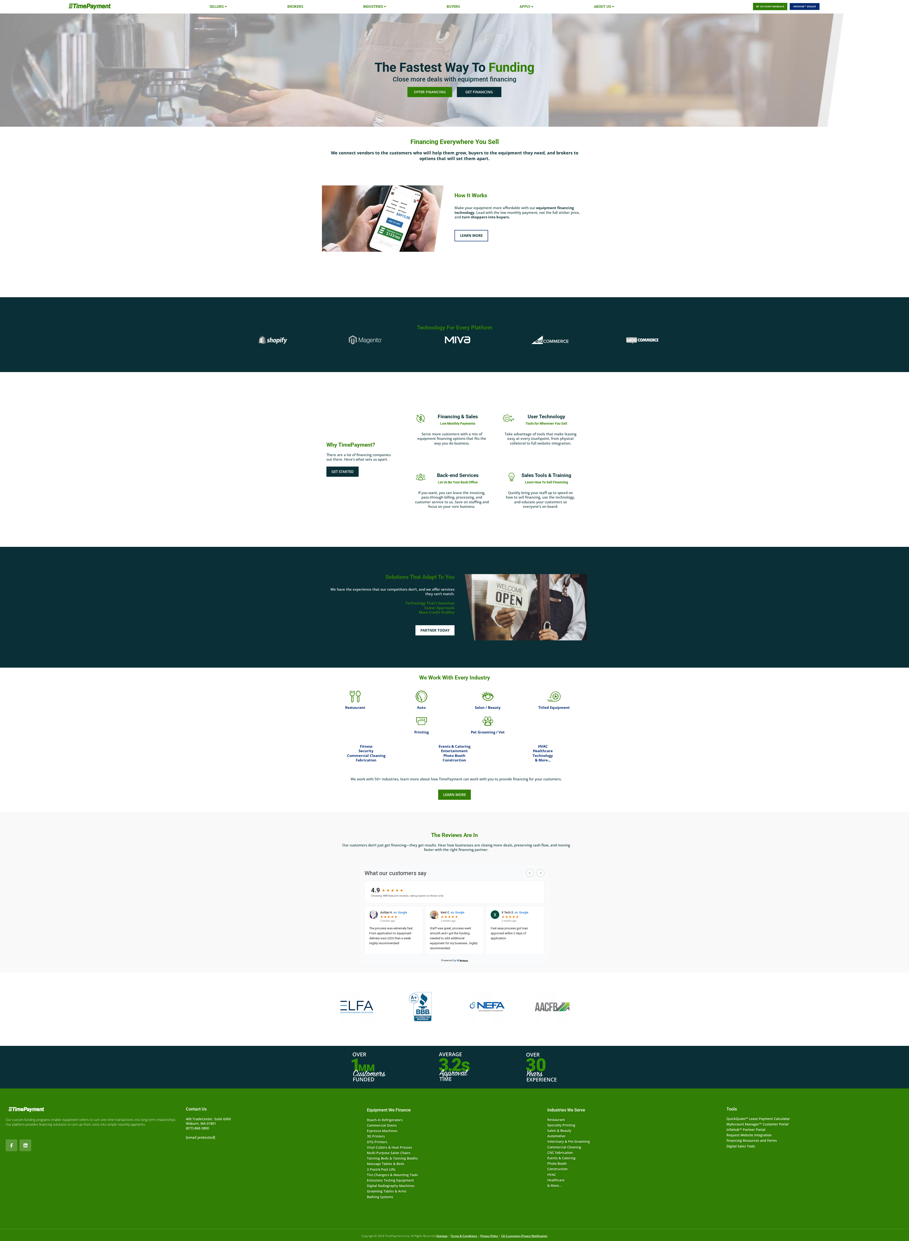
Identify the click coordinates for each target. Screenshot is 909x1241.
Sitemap (441, 1236)
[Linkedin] (25, 1145)
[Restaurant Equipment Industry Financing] (355, 696)
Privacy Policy (489, 1236)
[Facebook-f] (11, 1145)
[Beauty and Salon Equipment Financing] (487, 696)
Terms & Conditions (463, 1236)
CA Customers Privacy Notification (524, 1236)
